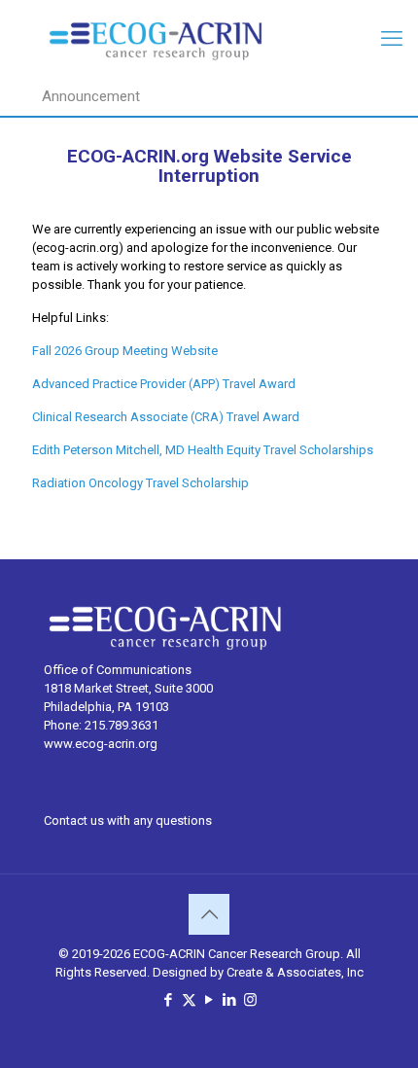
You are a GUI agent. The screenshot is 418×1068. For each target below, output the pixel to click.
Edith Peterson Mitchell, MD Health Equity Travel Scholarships (202, 450)
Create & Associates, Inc (295, 972)
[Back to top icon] (209, 914)
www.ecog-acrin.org (100, 743)
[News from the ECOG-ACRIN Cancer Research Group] (209, 39)
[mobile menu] (391, 38)
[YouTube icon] (209, 1000)
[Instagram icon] (250, 1000)
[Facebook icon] (168, 1000)
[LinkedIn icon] (230, 1000)
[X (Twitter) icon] (189, 1000)
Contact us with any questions (128, 820)
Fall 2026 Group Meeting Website (126, 350)
